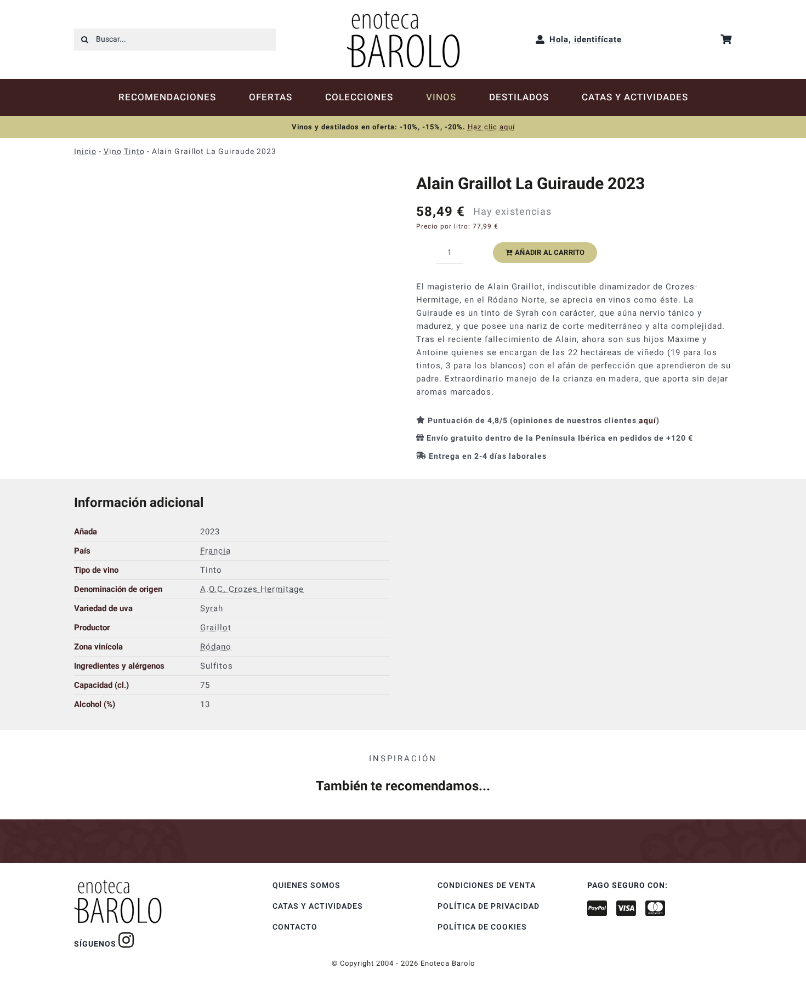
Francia (215, 551)
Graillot (215, 628)
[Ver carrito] (726, 39)
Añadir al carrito (549, 252)
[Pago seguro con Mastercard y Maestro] (126, 940)
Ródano (215, 647)
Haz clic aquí (491, 127)
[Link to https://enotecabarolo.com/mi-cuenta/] (540, 39)
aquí (647, 420)
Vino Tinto (124, 151)
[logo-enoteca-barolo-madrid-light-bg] (403, 15)
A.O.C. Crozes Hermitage (252, 589)
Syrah (211, 608)
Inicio (85, 151)
